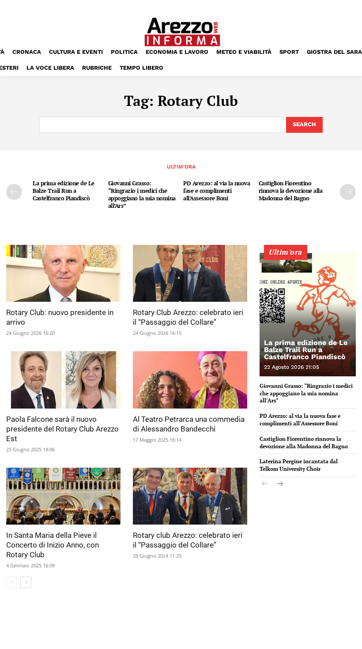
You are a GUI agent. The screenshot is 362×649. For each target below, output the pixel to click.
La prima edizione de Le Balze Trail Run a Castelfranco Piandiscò (63, 190)
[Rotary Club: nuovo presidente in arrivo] (63, 273)
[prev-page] (14, 192)
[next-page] (348, 192)
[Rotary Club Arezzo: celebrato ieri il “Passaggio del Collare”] (190, 273)
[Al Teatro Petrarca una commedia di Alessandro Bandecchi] (190, 380)
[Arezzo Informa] (182, 32)
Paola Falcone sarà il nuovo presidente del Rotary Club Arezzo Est (62, 429)
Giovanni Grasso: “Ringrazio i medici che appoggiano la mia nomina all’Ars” (142, 194)
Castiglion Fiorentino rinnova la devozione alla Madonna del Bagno (291, 190)
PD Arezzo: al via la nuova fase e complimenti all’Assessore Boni (216, 190)
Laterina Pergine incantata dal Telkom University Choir (299, 465)
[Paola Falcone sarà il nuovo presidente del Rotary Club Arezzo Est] (63, 380)
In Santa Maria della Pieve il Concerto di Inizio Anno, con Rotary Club (52, 545)
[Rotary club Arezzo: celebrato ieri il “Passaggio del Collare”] (190, 496)
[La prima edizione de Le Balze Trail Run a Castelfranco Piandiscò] (308, 314)
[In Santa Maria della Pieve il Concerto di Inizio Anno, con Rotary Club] (63, 496)
